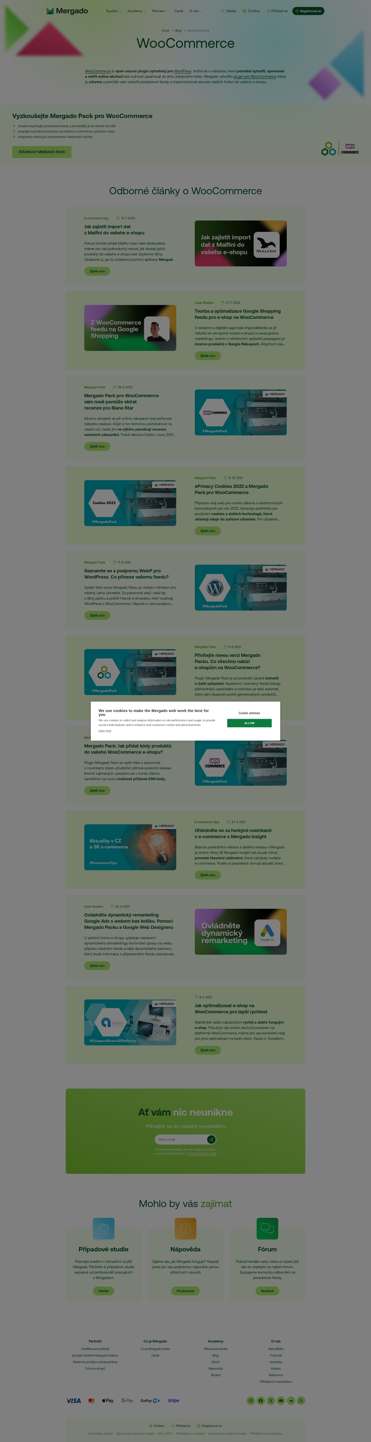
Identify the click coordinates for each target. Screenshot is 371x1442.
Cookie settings (249, 712)
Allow (249, 723)
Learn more (105, 730)
